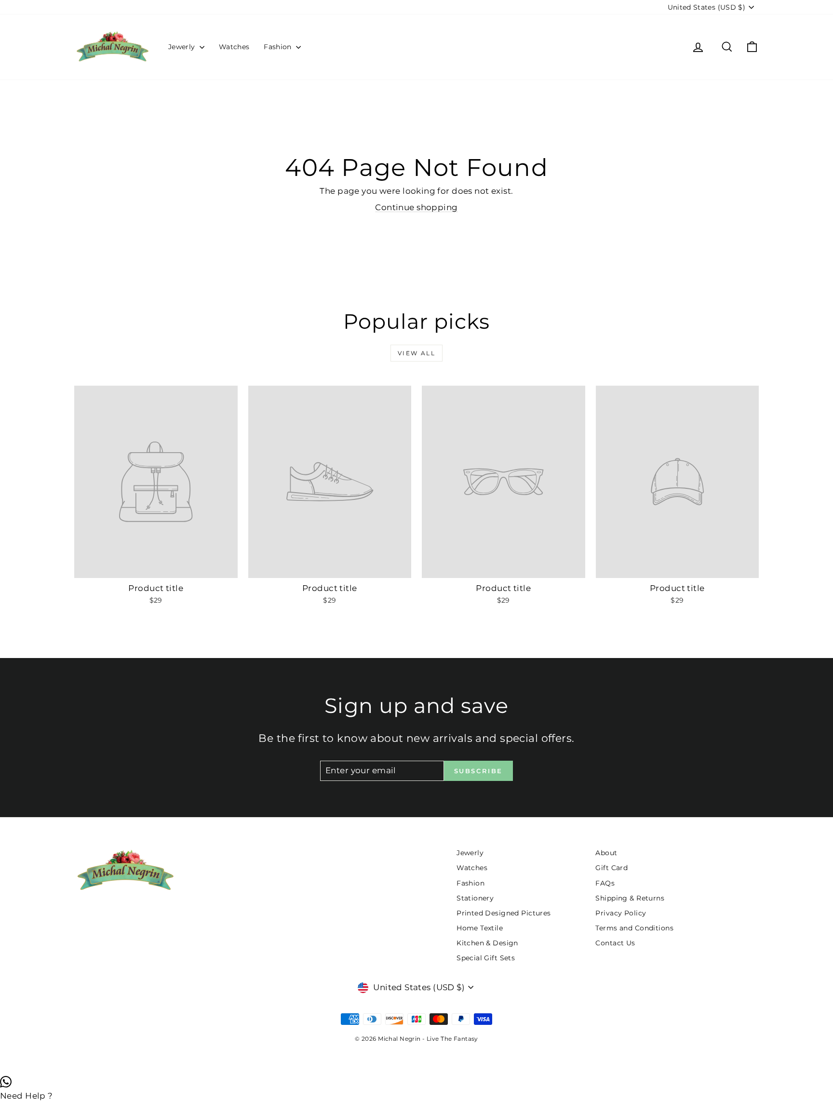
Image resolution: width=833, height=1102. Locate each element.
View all (416, 353)
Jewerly (182, 46)
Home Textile (480, 928)
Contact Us (615, 943)
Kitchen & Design (487, 943)
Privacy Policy (620, 913)
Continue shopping (416, 207)
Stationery (475, 898)
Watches (234, 46)
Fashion (279, 46)
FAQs (605, 883)
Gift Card (611, 867)
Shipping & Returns (629, 898)
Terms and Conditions (634, 928)
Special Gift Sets (486, 958)
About (606, 852)
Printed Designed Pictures (504, 913)
